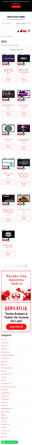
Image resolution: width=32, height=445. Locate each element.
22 (23, 266)
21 (20, 266)
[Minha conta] (18, 31)
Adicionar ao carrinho (8, 79)
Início (2, 36)
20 (17, 266)
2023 (6, 36)
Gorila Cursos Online (16, 16)
